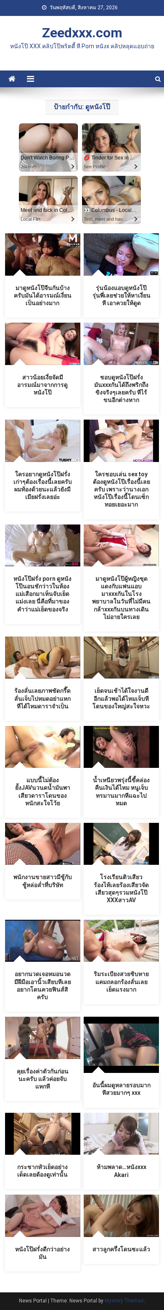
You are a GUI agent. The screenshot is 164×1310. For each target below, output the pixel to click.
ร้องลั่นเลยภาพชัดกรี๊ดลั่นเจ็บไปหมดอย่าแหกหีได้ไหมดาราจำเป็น (42, 698)
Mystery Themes (124, 1301)
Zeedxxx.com (82, 33)
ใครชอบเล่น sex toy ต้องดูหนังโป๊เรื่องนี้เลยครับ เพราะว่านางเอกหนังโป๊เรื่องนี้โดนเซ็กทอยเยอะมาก (121, 489)
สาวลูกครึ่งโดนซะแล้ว (121, 1249)
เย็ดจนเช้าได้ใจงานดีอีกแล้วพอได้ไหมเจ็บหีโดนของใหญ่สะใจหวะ (121, 698)
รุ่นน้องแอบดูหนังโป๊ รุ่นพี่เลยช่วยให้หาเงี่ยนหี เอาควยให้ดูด (122, 295)
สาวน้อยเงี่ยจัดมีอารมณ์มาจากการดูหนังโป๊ (42, 385)
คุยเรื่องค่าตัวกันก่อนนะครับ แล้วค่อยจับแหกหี (43, 1079)
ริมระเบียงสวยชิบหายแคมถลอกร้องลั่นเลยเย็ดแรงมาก (121, 981)
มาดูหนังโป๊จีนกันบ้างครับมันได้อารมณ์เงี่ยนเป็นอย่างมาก (42, 295)
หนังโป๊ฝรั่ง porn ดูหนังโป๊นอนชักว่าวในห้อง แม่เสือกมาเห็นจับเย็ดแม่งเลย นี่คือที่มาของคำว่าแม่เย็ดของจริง (42, 594)
